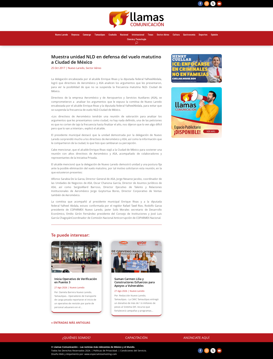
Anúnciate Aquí (196, 337)
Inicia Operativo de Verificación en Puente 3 (75, 280)
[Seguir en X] (212, 3)
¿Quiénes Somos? (76, 337)
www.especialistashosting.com (100, 354)
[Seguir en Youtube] (219, 3)
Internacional (138, 35)
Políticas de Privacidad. (105, 350)
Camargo (87, 35)
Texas (150, 35)
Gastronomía (189, 35)
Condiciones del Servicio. (133, 350)
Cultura (176, 35)
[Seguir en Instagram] (206, 3)
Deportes (203, 35)
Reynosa (75, 35)
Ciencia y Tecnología (136, 39)
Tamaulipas (99, 35)
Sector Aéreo (163, 35)
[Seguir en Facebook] (200, 3)
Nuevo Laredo (61, 35)
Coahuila (113, 35)
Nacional (124, 35)
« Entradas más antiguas (70, 322)
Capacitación (136, 337)
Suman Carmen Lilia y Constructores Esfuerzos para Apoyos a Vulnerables (134, 282)
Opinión (214, 35)
